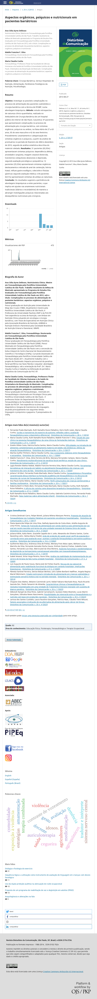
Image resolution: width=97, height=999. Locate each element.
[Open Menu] (5, 2)
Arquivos (15, 10)
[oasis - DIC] (14, 667)
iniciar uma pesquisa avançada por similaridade (42, 615)
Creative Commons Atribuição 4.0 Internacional (63, 971)
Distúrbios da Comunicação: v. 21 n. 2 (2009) (41, 569)
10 (20, 610)
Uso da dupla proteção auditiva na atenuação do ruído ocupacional (33, 884)
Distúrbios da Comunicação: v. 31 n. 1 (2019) (29, 554)
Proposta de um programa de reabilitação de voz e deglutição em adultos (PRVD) (39, 890)
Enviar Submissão (14, 640)
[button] (48, 911)
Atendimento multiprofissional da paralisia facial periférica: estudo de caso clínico (52, 460)
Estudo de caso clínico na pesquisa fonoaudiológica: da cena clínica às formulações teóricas (49, 438)
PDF (64, 85)
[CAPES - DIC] (14, 690)
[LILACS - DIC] (14, 684)
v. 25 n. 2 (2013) (28, 10)
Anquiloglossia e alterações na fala (20, 896)
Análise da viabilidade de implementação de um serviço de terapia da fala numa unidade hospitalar (50, 557)
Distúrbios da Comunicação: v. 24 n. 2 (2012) (63, 478)
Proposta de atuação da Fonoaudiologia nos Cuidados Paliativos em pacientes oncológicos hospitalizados (50, 516)
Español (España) (12, 779)
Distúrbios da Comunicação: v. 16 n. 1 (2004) (41, 455)
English (8, 775)
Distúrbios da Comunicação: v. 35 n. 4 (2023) (29, 604)
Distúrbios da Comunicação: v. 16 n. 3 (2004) (37, 541)
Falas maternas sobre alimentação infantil (37, 496)
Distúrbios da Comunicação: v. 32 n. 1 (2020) (53, 470)
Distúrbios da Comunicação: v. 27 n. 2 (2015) (29, 463)
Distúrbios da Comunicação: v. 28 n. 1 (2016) (70, 435)
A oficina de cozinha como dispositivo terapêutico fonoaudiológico (52, 488)
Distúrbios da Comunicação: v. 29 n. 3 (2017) (51, 450)
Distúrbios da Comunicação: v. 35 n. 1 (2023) (44, 589)
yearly (51, 268)
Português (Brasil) (12, 783)
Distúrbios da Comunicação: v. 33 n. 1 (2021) (48, 483)
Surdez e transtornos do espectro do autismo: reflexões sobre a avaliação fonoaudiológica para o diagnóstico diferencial (44, 433)
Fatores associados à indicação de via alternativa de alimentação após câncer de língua (47, 602)
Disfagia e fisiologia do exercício (18, 868)
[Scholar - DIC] (14, 661)
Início (7, 10)
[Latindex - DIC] (14, 675)
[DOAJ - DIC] (14, 655)
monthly (44, 268)
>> (15, 503)
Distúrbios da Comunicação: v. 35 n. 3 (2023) (29, 531)
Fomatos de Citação (68, 125)
